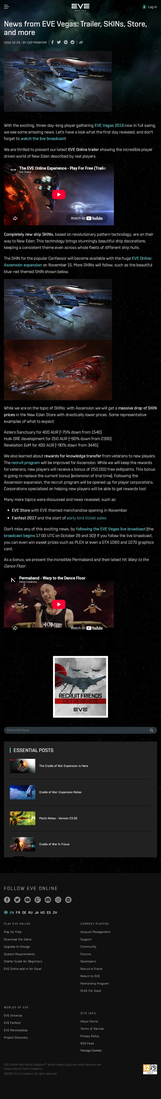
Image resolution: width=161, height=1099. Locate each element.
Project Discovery (16, 1037)
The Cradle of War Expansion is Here (63, 766)
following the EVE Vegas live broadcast (111, 528)
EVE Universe (13, 1015)
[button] (150, 6)
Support (85, 939)
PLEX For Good (90, 990)
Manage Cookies (91, 1050)
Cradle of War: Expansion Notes (60, 792)
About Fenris (89, 1021)
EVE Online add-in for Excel (22, 968)
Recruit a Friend (91, 968)
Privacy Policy (89, 1036)
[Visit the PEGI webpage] (150, 1069)
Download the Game (18, 939)
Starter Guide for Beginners (23, 961)
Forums (85, 954)
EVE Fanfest (12, 1022)
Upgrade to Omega (17, 946)
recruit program (25, 462)
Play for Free (13, 932)
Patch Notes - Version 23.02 (58, 818)
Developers (88, 961)
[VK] (68, 900)
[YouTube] (27, 900)
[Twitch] (38, 900)
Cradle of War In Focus (54, 844)
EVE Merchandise (15, 1030)
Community (88, 946)
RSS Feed (87, 1043)
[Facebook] (7, 900)
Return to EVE (90, 976)
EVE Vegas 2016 (109, 125)
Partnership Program (94, 983)
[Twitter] (17, 900)
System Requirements (19, 954)
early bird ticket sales (86, 517)
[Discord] (48, 900)
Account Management (95, 932)
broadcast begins (19, 535)
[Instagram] (58, 900)
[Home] (80, 10)
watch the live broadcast (43, 138)
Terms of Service (92, 1028)
